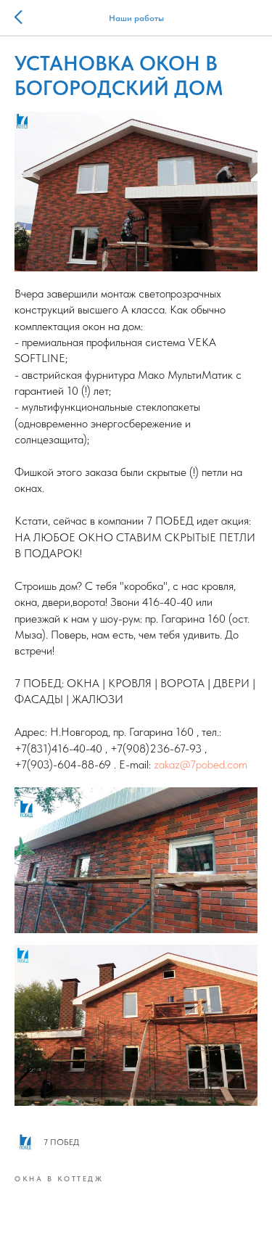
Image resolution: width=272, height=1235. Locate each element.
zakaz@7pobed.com (200, 764)
